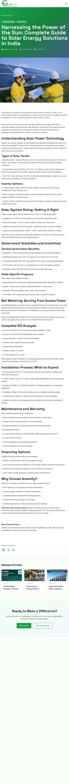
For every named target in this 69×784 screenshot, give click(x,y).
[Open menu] (66, 4)
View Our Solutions (42, 626)
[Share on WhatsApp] (13, 550)
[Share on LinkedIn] (3, 550)
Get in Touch (23, 625)
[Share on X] (8, 550)
